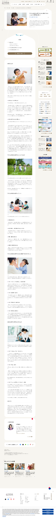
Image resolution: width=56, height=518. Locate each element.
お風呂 (28, 4)
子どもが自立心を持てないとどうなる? (15, 47)
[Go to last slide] (12, 4)
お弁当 (35, 498)
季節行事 (26, 498)
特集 (37, 1)
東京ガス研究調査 (27, 501)
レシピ (34, 1)
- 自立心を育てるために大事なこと (14, 45)
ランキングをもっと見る (46, 86)
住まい (32, 4)
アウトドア (26, 500)
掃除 (20, 4)
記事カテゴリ (30, 1)
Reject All (48, 511)
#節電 (49, 96)
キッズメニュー (36, 500)
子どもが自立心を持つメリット (14, 49)
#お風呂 (41, 96)
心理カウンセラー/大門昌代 (20, 433)
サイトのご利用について (10, 454)
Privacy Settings (48, 509)
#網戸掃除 (45, 96)
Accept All (47, 513)
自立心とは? (11, 42)
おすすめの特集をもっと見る (45, 133)
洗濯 (23, 4)
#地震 (45, 94)
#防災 (41, 94)
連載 (39, 1)
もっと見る (29, 436)
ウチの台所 (21, 502)
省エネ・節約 (37, 4)
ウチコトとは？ (43, 1)
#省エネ (48, 94)
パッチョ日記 (26, 502)
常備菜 (35, 499)
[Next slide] (43, 4)
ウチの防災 (21, 501)
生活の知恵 (21, 503)
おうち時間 (26, 499)
